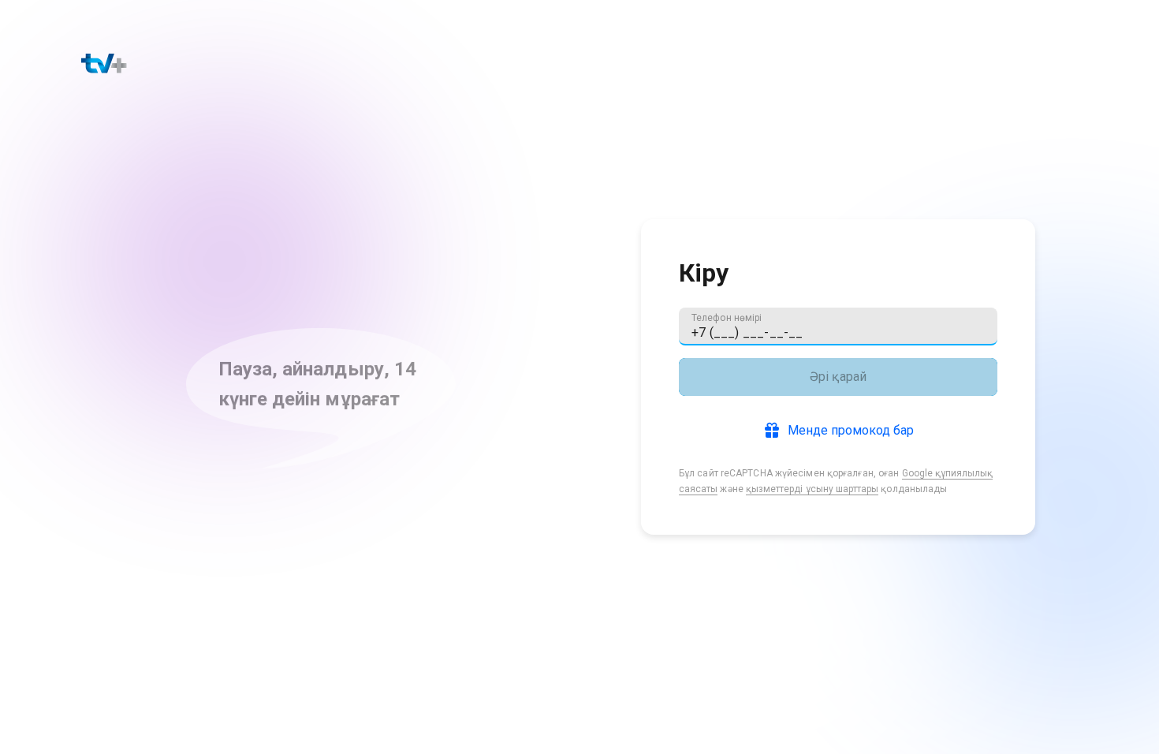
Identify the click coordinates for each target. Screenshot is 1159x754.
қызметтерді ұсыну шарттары (812, 489)
